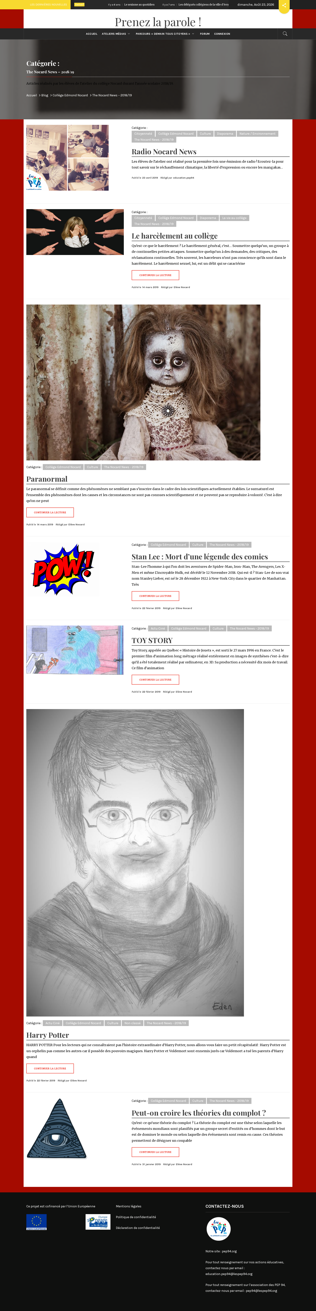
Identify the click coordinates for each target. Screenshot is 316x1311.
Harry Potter (47, 1035)
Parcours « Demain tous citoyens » (163, 33)
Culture (205, 134)
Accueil (91, 33)
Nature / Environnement (258, 134)
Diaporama (225, 134)
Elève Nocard (182, 287)
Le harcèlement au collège (175, 235)
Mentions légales (128, 1206)
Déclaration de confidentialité (138, 1228)
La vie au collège (234, 218)
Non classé (133, 1023)
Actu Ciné (158, 628)
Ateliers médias (114, 33)
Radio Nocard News (164, 151)
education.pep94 (183, 177)
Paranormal (46, 478)
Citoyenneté (143, 134)
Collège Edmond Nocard (176, 134)
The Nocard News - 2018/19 (154, 140)
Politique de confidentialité (136, 1217)
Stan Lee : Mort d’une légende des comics (200, 556)
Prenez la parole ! (158, 21)
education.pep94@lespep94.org (229, 1274)
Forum (205, 33)
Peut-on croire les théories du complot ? (199, 1112)
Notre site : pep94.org (221, 1251)
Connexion (222, 33)
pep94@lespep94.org (261, 1291)
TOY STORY (152, 640)
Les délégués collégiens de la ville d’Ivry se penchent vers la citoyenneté (137, 4)
